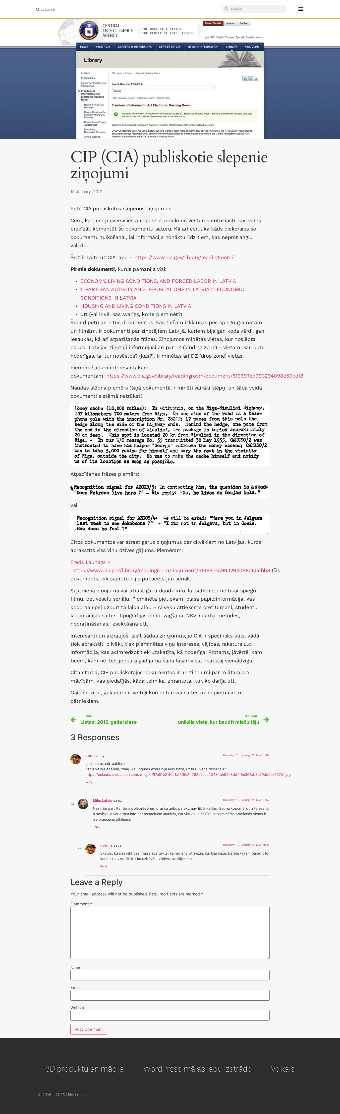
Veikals (283, 1069)
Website (77, 1008)
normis (91, 755)
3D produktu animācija (84, 1069)
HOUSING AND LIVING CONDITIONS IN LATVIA (135, 306)
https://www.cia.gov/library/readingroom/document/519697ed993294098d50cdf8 (204, 376)
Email (75, 987)
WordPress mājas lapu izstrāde (197, 1069)
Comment (81, 904)
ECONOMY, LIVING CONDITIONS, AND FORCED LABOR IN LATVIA (158, 281)
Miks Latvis (45, 9)
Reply (89, 782)
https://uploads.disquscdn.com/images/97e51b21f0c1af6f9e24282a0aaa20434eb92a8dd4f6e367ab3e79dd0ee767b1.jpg (188, 774)
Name (75, 967)
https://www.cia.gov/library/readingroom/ (184, 257)
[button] (301, 9)
